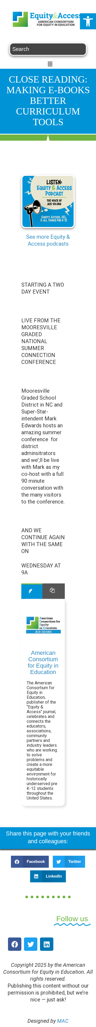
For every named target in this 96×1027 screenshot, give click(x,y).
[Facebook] (14, 944)
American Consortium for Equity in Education (43, 662)
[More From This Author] (53, 591)
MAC (63, 1021)
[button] (88, 21)
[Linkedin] (46, 944)
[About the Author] (31, 591)
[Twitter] (30, 944)
